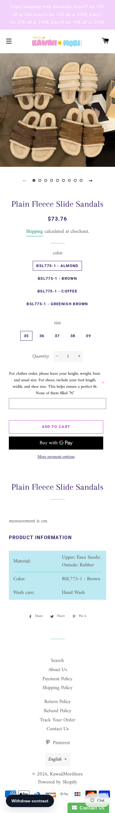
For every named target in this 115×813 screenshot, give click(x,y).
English (55, 759)
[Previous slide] (24, 180)
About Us (57, 669)
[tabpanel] (57, 109)
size (57, 323)
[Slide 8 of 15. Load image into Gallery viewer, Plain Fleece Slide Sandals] (75, 181)
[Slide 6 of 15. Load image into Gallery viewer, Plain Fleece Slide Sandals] (63, 181)
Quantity (40, 357)
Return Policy (57, 701)
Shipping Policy (57, 687)
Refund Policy (57, 711)
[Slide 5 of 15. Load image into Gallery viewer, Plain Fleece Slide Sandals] (57, 181)
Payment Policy (57, 679)
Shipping (34, 231)
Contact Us (58, 729)
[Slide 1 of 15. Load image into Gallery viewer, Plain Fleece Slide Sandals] (34, 181)
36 (42, 336)
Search (57, 660)
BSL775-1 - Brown (57, 278)
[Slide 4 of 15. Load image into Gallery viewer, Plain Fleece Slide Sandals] (52, 181)
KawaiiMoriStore (66, 774)
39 (88, 336)
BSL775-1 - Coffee (57, 291)
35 (26, 336)
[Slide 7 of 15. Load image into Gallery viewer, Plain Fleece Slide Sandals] (69, 181)
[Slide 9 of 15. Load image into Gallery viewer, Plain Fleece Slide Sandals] (81, 181)
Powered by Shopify (57, 782)
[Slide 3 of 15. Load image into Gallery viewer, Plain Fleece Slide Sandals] (46, 181)
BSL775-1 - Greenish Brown (57, 304)
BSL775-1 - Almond (57, 266)
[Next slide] (90, 180)
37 (57, 336)
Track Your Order (57, 720)
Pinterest (60, 742)
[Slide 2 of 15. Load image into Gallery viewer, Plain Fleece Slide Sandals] (40, 181)
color (58, 253)
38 (72, 336)
